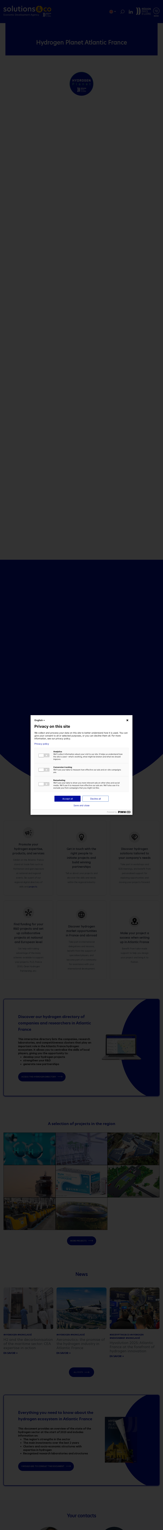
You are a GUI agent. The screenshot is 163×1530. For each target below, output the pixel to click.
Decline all (95, 798)
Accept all (67, 798)
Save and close (81, 805)
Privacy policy (41, 744)
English (39, 720)
